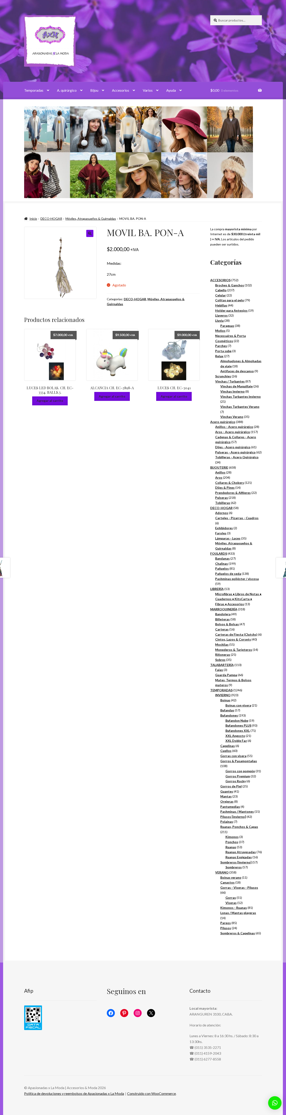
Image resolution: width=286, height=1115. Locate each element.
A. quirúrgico (67, 90)
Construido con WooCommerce (151, 1093)
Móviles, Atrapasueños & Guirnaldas (90, 218)
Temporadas (33, 90)
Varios (148, 90)
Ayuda (171, 90)
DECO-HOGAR (51, 218)
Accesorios (120, 90)
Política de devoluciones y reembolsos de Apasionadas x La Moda (74, 1093)
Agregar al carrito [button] (50, 400)
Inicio (33, 218)
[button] (89, 233)
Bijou (94, 90)
